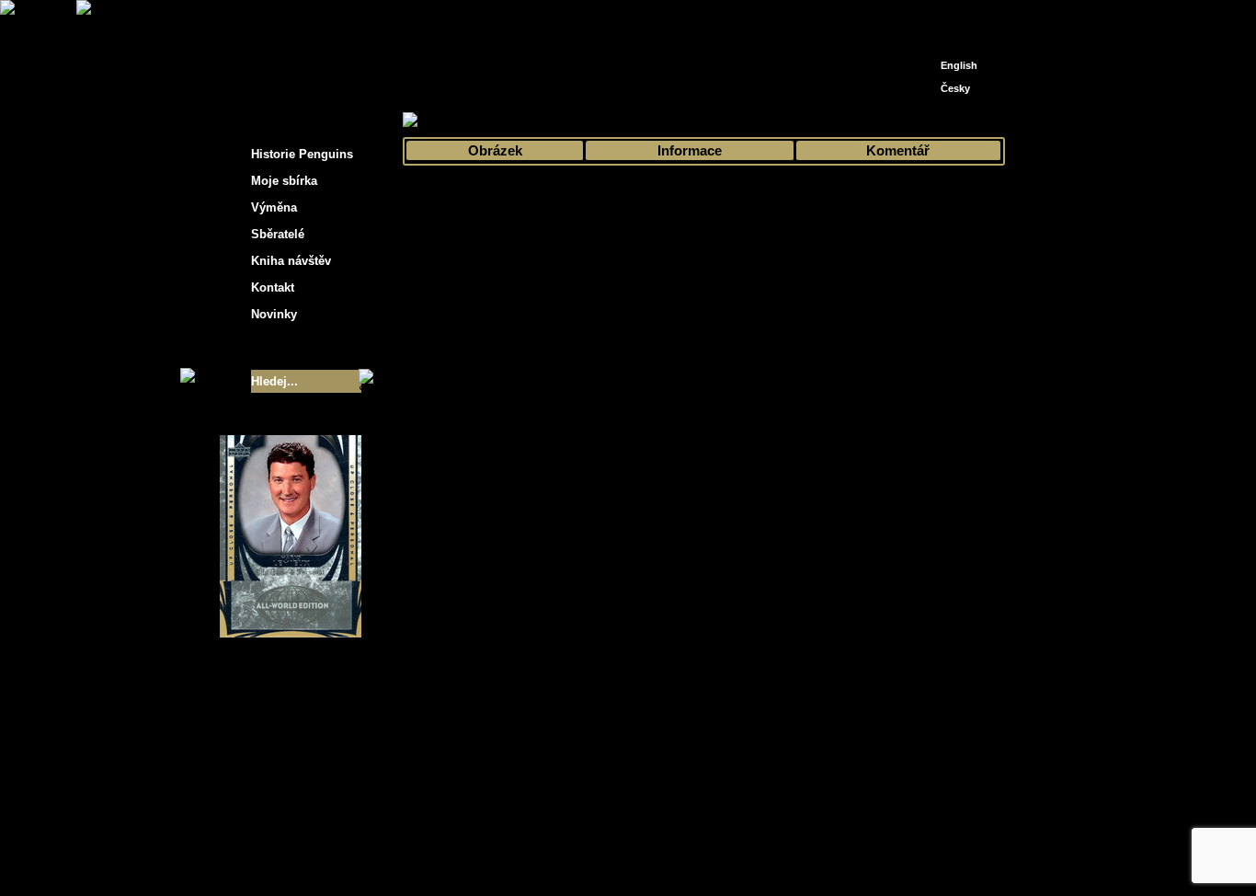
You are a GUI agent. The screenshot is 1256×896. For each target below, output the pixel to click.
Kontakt (272, 287)
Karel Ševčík (760, 843)
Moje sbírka (468, 121)
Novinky (274, 314)
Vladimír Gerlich (707, 857)
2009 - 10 (659, 121)
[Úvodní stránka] (927, 16)
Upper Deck (730, 121)
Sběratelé (277, 234)
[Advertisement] (1170, 294)
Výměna (274, 207)
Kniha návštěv (291, 261)
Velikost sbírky (266, 347)
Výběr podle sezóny (567, 121)
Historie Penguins (302, 154)
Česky (955, 88)
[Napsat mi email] (955, 21)
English (959, 65)
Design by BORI (806, 857)
